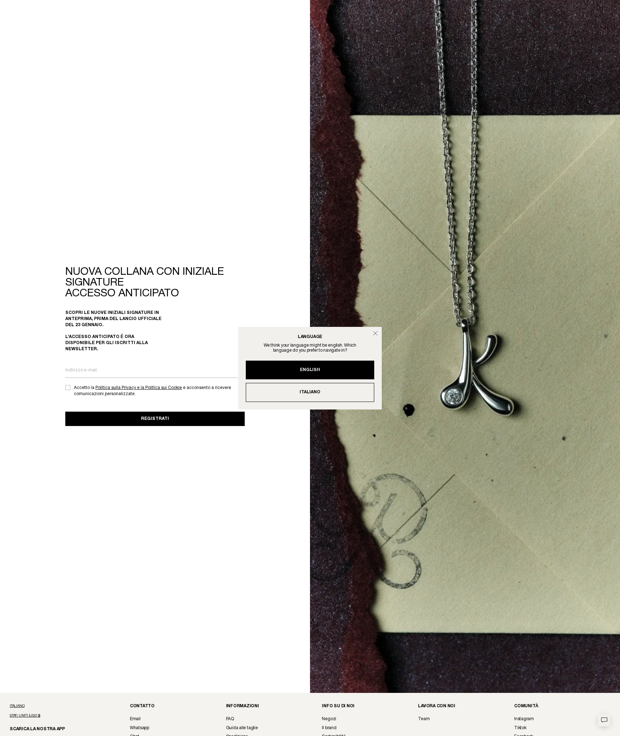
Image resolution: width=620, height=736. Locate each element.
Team (423, 719)
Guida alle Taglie (242, 728)
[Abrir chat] (604, 720)
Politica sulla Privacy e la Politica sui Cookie (138, 388)
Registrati (155, 419)
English (310, 370)
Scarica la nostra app (34, 728)
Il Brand (329, 728)
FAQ (230, 719)
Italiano (310, 392)
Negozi (329, 719)
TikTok (520, 728)
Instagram (524, 719)
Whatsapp (139, 728)
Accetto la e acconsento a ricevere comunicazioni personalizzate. (152, 391)
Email (135, 719)
